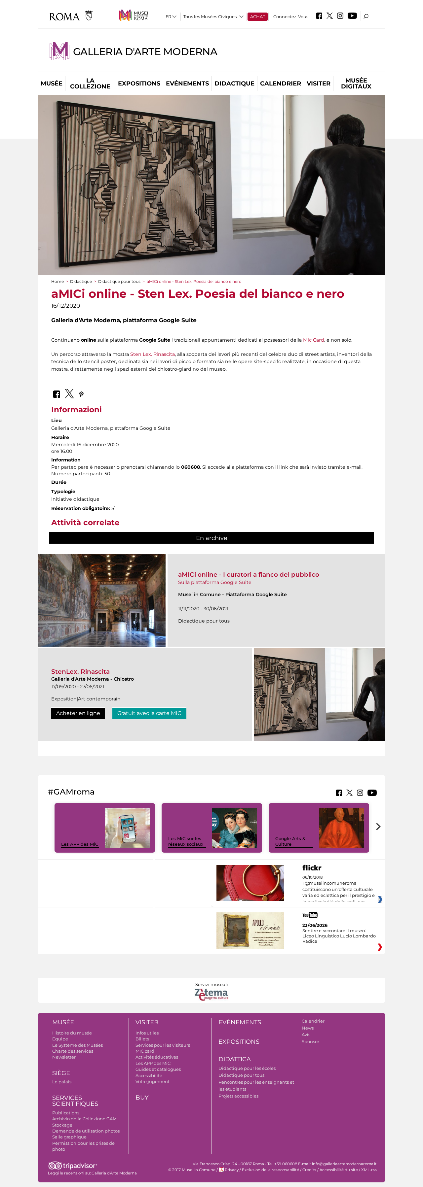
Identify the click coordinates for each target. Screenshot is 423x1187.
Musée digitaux (356, 83)
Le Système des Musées (77, 1045)
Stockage (62, 1125)
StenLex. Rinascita (80, 671)
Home (57, 281)
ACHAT (257, 16)
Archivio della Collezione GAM (84, 1118)
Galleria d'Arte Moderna (145, 52)
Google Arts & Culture (290, 841)
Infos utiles (147, 1032)
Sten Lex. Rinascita (152, 354)
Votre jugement (152, 1081)
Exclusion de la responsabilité (270, 1170)
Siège (61, 1073)
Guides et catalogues (158, 1069)
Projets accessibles (238, 1096)
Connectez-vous (290, 16)
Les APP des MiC (79, 844)
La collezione (90, 83)
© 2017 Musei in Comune (191, 1170)
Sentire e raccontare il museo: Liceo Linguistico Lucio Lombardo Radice (339, 936)
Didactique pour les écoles (247, 1068)
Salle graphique (69, 1136)
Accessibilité (148, 1075)
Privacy (232, 1170)
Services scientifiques (75, 1101)
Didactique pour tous (119, 281)
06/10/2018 (338, 889)
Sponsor (310, 1041)
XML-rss (369, 1170)
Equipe (60, 1038)
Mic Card (313, 340)
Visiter (318, 83)
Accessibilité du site (339, 1170)
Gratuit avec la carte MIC (149, 713)
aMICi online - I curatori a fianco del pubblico (248, 574)
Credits (309, 1170)
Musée (51, 83)
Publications (65, 1112)
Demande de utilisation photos (86, 1131)
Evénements (187, 83)
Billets (142, 1038)
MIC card (144, 1051)
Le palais (61, 1081)
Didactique (234, 83)
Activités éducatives (156, 1057)
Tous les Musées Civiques (210, 16)
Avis (306, 1034)
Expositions (139, 83)
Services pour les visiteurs (162, 1045)
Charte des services (72, 1051)
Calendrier (280, 83)
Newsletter (64, 1057)
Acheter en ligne (78, 713)
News (308, 1028)
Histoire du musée (72, 1032)
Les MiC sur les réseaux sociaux (185, 841)
